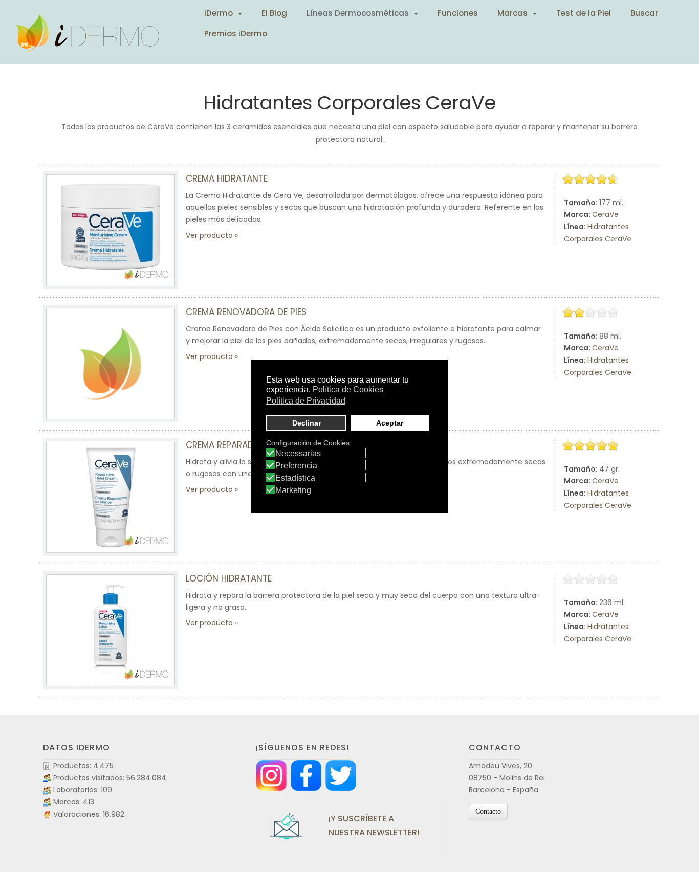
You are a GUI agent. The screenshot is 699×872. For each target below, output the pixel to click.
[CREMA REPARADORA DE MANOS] (110, 497)
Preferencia (296, 466)
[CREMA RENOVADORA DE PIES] (110, 363)
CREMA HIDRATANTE (227, 178)
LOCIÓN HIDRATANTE (229, 578)
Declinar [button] (306, 423)
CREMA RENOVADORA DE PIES (246, 312)
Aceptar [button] (389, 423)
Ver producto (209, 235)
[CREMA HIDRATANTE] (110, 230)
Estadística (295, 478)
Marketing (293, 490)
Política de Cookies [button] (348, 389)
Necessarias (298, 454)
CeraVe (605, 214)
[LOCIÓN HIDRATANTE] (110, 630)
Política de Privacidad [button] (305, 400)
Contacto (488, 811)
